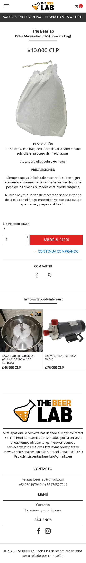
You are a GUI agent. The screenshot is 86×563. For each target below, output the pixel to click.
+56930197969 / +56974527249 (43, 484)
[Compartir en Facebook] (36, 276)
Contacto (43, 504)
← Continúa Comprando (56, 251)
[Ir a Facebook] (38, 531)
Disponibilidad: (16, 224)
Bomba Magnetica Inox (60, 357)
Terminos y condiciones (43, 510)
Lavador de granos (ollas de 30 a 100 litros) (18, 359)
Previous (6, 339)
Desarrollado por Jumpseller (43, 555)
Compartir (43, 266)
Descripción (43, 144)
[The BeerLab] (43, 6)
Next (80, 339)
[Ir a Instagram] (47, 531)
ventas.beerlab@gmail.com (43, 479)
